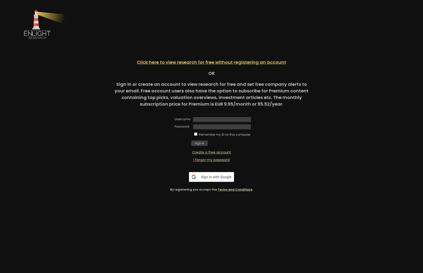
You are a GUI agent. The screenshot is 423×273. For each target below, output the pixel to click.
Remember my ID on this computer (224, 134)
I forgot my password (211, 159)
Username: (183, 119)
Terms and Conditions (235, 189)
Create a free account (211, 152)
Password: (182, 126)
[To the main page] (48, 44)
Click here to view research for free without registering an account (211, 62)
